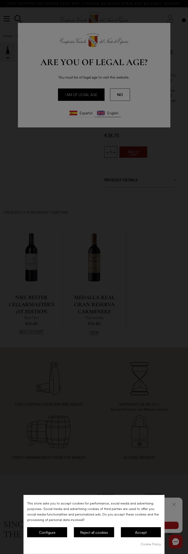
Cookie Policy (151, 544)
